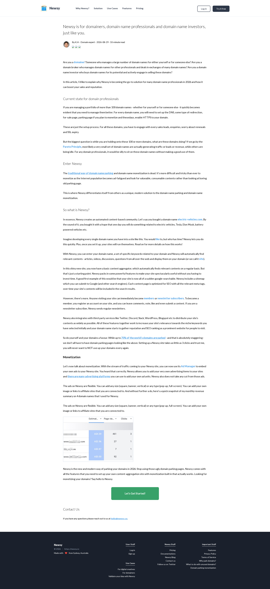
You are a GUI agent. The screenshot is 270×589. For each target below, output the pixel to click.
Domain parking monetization (203, 568)
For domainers (129, 573)
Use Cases (112, 8)
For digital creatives (126, 569)
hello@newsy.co (119, 518)
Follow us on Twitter (167, 564)
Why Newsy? (82, 8)
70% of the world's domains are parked (143, 337)
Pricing (139, 8)
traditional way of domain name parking (90, 173)
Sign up (132, 554)
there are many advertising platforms (89, 376)
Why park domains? (207, 561)
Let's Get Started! (135, 493)
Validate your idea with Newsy (122, 576)
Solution (98, 8)
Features (127, 8)
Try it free (221, 8)
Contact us (171, 561)
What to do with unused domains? (201, 564)
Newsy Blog (170, 557)
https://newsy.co (71, 549)
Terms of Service (208, 557)
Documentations (168, 554)
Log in (204, 8)
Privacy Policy (210, 554)
